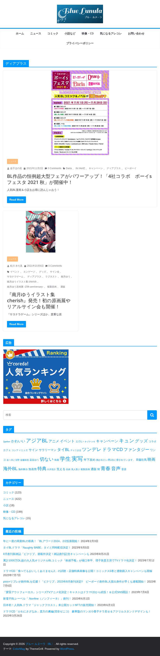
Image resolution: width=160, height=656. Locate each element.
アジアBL (37, 441)
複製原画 (52, 286)
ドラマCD (112, 449)
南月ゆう (65, 276)
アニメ (54, 441)
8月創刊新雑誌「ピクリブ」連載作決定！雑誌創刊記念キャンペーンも (46, 554)
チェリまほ (75, 450)
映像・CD (88, 33)
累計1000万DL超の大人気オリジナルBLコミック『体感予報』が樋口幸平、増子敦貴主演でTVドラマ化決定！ (70, 560)
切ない (47, 459)
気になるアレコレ (111, 33)
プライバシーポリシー (80, 43)
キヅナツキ (89, 441)
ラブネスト (51, 276)
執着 (56, 460)
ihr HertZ (80, 168)
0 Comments (54, 168)
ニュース (35, 33)
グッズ (42, 271)
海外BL (10, 468)
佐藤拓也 (24, 460)
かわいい (18, 441)
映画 (151, 459)
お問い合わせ (136, 33)
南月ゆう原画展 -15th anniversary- (25, 286)
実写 (77, 458)
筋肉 (68, 469)
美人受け (75, 469)
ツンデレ (91, 449)
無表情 (32, 469)
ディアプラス (114, 168)
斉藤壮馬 (141, 459)
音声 (116, 468)
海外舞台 (23, 469)
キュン (126, 440)
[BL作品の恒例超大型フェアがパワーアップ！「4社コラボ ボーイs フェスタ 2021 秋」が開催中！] (80, 112)
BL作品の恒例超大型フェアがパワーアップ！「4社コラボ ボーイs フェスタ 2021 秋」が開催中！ (79, 179)
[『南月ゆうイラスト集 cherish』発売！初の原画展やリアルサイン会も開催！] (40, 232)
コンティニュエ (20, 450)
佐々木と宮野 (13, 460)
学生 (65, 459)
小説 (6, 505)
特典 (41, 468)
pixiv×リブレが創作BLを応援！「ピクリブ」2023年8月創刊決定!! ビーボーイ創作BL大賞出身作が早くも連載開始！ (74, 581)
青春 (105, 468)
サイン (33, 450)
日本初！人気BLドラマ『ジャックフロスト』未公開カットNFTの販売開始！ (50, 605)
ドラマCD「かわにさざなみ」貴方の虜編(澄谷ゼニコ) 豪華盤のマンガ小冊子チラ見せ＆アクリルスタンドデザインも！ (77, 611)
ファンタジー (136, 449)
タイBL (63, 449)
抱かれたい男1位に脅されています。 (115, 460)
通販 (62, 286)
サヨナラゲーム (15, 276)
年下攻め (89, 459)
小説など (70, 33)
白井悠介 (51, 469)
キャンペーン (96, 168)
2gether (6, 441)
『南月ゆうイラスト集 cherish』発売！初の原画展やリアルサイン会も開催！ (39, 300)
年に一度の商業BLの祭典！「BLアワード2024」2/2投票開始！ (41, 541)
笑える (61, 469)
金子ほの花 (16, 168)
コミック (52, 33)
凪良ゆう (34, 460)
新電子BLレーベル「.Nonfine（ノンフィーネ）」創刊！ (37, 598)
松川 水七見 (16, 265)
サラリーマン (47, 450)
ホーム (20, 33)
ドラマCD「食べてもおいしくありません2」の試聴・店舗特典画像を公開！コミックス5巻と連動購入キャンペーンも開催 (77, 571)
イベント (15, 271)
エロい (80, 441)
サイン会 (54, 271)
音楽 (123, 469)
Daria (69, 168)
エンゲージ (29, 271)
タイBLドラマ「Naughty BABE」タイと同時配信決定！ (37, 547)
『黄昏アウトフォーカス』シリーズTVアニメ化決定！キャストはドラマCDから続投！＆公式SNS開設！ (67, 592)
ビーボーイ (130, 168)
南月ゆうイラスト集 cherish (21, 281)
